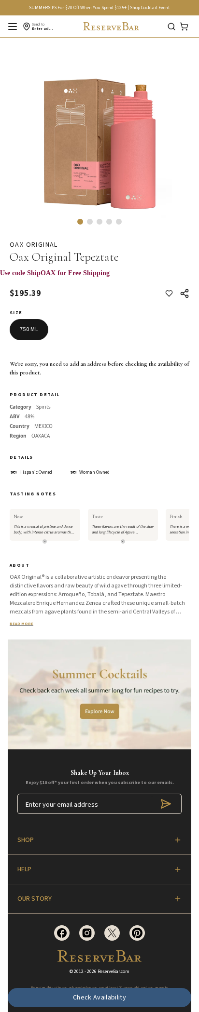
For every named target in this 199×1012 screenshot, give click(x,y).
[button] (80, 222)
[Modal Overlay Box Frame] (99, 278)
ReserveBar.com (113, 971)
